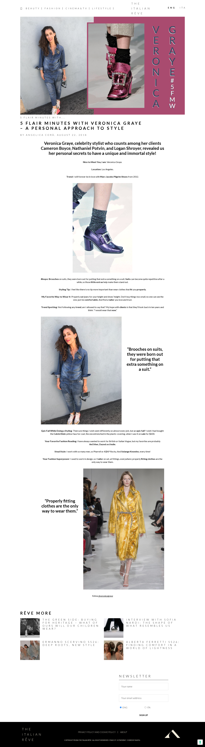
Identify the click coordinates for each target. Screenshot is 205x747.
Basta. (137, 740)
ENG (124, 707)
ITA (148, 707)
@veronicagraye (105, 596)
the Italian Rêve (85, 740)
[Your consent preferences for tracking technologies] (200, 742)
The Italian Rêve (141, 8)
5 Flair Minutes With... (42, 117)
